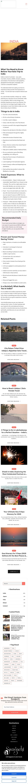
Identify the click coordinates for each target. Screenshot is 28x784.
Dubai (5, 602)
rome (18, 672)
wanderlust (7, 683)
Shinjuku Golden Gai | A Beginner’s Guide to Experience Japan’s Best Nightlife (18, 628)
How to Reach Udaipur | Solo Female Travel (14, 389)
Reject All (14, 781)
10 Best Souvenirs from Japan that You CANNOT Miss (18, 637)
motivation (7, 669)
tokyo (13, 677)
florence (6, 656)
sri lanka (6, 677)
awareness (7, 648)
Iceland (5, 606)
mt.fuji (6, 672)
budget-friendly (8, 650)
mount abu (15, 669)
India (4, 593)
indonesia (18, 659)
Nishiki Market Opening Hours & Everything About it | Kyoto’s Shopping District (18, 618)
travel (19, 677)
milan (21, 667)
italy (22, 661)
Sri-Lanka (14, 734)
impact (5, 659)
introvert (15, 661)
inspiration (7, 661)
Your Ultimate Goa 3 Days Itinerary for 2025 (14, 513)
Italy (4, 599)
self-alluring (7, 675)
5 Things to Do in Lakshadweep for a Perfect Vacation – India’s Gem (14, 431)
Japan (5, 596)
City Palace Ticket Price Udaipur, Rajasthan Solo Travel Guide (14, 349)
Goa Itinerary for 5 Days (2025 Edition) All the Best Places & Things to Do (14, 554)
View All (13, 571)
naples (12, 672)
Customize (14, 777)
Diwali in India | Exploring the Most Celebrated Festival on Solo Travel (14, 473)
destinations (7, 653)
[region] (14, 772)
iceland (18, 656)
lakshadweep (7, 667)
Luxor (15, 667)
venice (12, 680)
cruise (17, 650)
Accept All (14, 773)
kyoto (18, 664)
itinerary (6, 664)
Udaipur (6, 680)
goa (14, 509)
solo (15, 675)
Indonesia (14, 741)
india (14, 345)
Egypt (20, 653)
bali (13, 648)
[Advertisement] (14, 23)
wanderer (19, 680)
